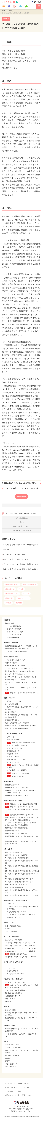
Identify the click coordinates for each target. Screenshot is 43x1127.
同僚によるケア (12, 754)
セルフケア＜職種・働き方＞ (17, 745)
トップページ (9, 737)
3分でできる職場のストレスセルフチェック (20, 946)
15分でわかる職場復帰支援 (14, 887)
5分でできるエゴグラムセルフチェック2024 (20, 957)
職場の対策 (9, 598)
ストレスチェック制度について (16, 982)
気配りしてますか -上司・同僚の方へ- (18, 723)
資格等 (7, 1061)
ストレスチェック (23, 598)
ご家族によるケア (13, 751)
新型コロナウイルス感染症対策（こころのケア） (20, 684)
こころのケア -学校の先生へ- (15, 674)
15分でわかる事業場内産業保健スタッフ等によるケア (21, 891)
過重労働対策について (13, 996)
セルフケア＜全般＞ (14, 740)
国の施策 (8, 603)
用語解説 (8, 1058)
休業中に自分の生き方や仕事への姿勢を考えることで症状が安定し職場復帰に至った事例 (22, 569)
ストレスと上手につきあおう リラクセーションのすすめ (22, 908)
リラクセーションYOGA (15, 974)
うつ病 (21, 589)
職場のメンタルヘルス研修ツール (16, 833)
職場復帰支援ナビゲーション (15, 785)
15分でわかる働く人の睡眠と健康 (17, 858)
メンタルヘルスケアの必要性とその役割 (21, 914)
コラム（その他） (11, 931)
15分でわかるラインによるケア (16, 884)
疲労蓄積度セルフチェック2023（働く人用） (20, 948)
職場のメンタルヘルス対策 (16, 759)
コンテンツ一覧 (10, 1084)
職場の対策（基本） (11, 584)
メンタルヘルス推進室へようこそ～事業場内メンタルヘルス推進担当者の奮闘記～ (21, 824)
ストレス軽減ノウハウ (13, 712)
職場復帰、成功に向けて (15, 917)
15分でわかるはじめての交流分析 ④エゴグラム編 (21, 875)
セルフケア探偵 (12, 971)
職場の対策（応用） (11, 594)
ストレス (26, 594)
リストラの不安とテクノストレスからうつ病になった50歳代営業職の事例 (23, 488)
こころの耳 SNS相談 (14, 629)
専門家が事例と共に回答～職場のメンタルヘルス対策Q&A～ (21, 1014)
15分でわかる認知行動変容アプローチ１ (19, 879)
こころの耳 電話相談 (14, 626)
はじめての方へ (17, 2)
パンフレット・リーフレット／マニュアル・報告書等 (21, 1051)
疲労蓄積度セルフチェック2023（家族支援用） (21, 951)
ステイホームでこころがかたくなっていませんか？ (21, 689)
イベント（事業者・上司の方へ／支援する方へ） (20, 1035)
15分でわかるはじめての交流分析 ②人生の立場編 (21, 867)
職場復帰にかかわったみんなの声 (16, 795)
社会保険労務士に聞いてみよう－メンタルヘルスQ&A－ (21, 1019)
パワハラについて (11, 1064)
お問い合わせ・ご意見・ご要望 (15, 1095)
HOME (3, 10)
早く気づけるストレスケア (16, 912)
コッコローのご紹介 (12, 1045)
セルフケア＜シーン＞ (15, 748)
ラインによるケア (13, 756)
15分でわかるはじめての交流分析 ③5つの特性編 (22, 871)
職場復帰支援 (9, 589)
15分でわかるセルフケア (13, 852)
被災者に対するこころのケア (15, 680)
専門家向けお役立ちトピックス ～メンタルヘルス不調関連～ (21, 1030)
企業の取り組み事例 (29, 584)
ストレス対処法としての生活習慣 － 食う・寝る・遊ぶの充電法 (21, 716)
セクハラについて (11, 1067)
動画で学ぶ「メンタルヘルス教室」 (16, 559)
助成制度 (8, 1001)
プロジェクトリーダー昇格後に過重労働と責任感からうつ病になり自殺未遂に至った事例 (22, 564)
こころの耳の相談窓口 (15, 634)
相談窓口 (19, 603)
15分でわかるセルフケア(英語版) (16, 855)
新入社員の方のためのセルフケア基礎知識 (20, 671)
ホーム (14, 2)
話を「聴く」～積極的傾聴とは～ (16, 728)
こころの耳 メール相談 (15, 632)
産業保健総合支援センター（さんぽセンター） (21, 646)
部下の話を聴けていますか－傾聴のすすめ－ (20, 725)
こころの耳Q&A (10, 1010)
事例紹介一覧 (21, 496)
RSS (29, 1095)
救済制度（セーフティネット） (16, 666)
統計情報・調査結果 (12, 1055)
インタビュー (11, 968)
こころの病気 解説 (11, 704)
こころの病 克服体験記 (13, 926)
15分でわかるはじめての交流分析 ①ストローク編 (21, 862)
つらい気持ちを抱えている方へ (16, 660)
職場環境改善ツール (12, 831)
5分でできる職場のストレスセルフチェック (20, 943)
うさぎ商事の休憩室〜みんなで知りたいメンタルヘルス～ (21, 708)
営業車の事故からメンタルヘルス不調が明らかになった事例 (21, 483)
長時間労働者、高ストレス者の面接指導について (21, 837)
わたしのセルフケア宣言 (13, 940)
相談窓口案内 (9, 623)
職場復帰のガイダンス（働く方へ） (17, 787)
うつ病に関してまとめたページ (15, 554)
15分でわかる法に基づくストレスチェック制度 (21, 895)
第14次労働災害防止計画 (13, 993)
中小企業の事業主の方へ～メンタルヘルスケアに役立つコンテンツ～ (21, 843)
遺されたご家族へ (11, 663)
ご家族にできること (12, 720)
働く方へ (6, 550)
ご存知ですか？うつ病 (13, 701)
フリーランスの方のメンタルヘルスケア (19, 668)
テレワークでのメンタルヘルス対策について (20, 677)
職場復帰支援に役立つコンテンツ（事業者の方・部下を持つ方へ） (20, 791)
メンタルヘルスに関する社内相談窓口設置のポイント (21, 811)
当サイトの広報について (13, 1087)
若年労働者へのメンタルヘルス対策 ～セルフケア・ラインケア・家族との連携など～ (21, 819)
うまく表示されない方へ (13, 1091)
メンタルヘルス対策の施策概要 (16, 990)
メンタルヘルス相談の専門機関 (16, 651)
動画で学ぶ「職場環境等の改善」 (16, 828)
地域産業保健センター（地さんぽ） (17, 649)
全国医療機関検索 (13, 637)
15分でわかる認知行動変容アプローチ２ (19, 882)
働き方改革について (12, 999)
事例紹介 (11, 10)
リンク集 (26, 1087)
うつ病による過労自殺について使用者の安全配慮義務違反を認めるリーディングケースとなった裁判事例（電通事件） (22, 545)
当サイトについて (23, 1084)
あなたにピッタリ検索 (13, 1047)
